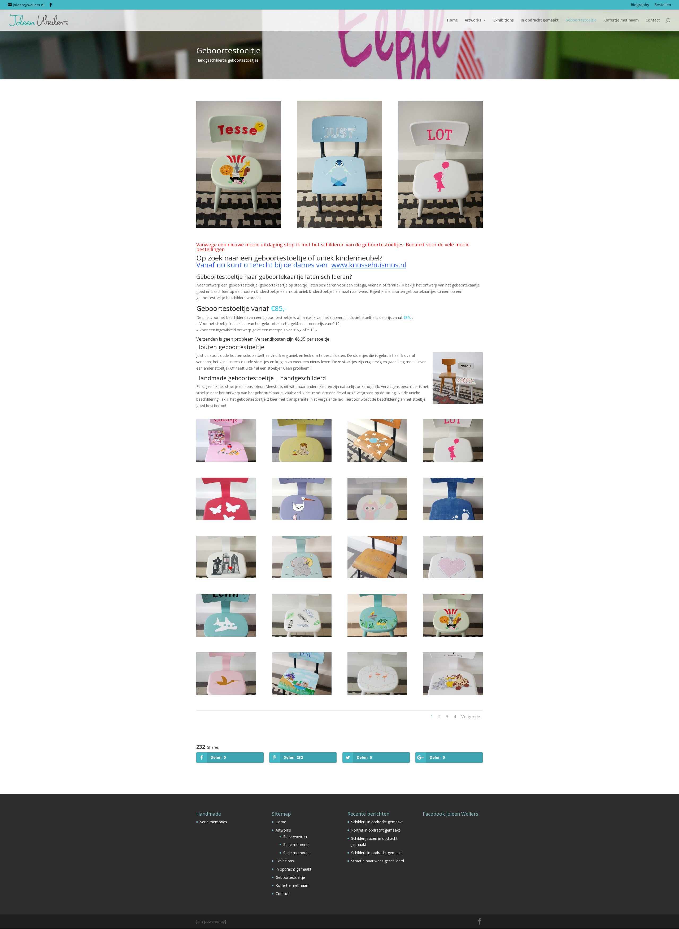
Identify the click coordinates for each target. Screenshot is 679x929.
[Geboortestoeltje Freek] (377, 460)
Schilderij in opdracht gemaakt (377, 821)
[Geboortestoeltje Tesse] (452, 635)
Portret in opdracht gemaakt (375, 830)
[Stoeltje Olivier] (377, 518)
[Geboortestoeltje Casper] (452, 693)
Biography (640, 5)
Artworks (473, 20)
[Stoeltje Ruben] (302, 460)
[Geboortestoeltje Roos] (377, 693)
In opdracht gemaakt (540, 20)
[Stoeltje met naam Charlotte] (377, 576)
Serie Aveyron (295, 836)
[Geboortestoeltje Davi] (452, 518)
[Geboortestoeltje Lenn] (226, 635)
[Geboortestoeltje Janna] (226, 576)
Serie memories (213, 821)
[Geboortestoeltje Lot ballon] (452, 460)
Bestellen (662, 5)
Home (452, 20)
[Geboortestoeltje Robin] (302, 576)
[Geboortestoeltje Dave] (302, 693)
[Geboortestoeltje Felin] (377, 635)
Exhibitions (503, 20)
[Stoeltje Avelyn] (226, 693)
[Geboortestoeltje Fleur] (452, 576)
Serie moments (296, 844)
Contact (653, 20)
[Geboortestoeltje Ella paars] (302, 518)
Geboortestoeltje (581, 20)
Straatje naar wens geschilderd (377, 860)
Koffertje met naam (621, 20)
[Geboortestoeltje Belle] (226, 518)
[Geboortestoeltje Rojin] (302, 635)
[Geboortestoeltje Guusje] (226, 460)
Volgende (470, 717)
